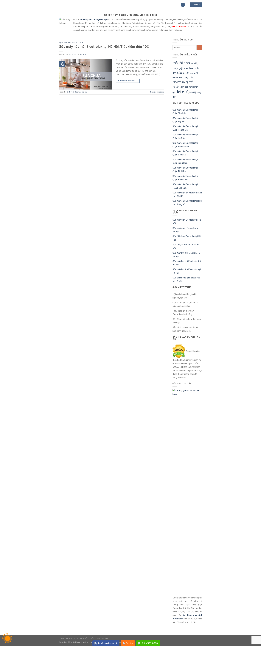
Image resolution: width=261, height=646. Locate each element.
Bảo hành (110, 5)
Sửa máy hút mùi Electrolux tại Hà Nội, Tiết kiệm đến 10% (104, 47)
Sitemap (105, 638)
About (69, 638)
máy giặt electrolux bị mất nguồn (183, 82)
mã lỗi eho (181, 63)
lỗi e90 (194, 63)
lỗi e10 (182, 92)
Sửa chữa (95, 5)
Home (61, 638)
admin (83, 54)
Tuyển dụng (94, 638)
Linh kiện (124, 5)
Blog (76, 638)
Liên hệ (83, 638)
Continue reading (128, 81)
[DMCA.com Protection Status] (179, 351)
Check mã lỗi (155, 5)
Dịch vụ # (138, 5)
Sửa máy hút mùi (75, 43)
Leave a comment (157, 92)
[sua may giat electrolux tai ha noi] (187, 491)
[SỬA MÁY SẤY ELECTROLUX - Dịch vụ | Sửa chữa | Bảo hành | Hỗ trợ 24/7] (72, 5)
